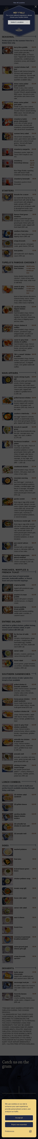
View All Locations (19, 2)
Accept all (19, 1118)
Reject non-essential (19, 1124)
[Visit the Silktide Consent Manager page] (30, 1131)
